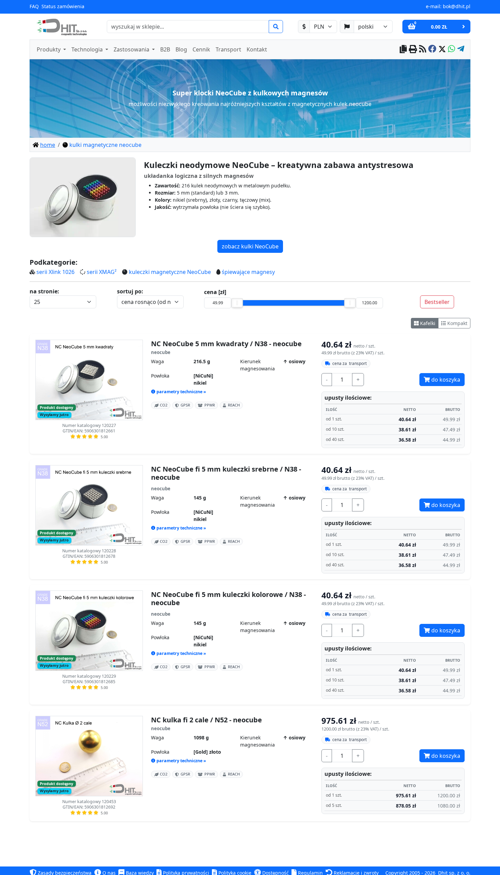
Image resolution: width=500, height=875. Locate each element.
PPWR (209, 405)
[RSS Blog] (423, 49)
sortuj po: (130, 291)
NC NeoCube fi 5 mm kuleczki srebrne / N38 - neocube (226, 473)
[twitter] (442, 49)
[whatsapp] (451, 49)
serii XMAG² (102, 272)
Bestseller (437, 302)
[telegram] (461, 49)
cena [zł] (215, 292)
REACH (234, 405)
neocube (160, 352)
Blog (181, 49)
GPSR (185, 405)
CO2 (163, 405)
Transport (228, 49)
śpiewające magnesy (248, 272)
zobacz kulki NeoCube (250, 246)
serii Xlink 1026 (55, 272)
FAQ (34, 6)
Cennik (201, 49)
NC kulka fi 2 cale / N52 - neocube (206, 720)
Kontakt (257, 49)
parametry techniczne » (181, 392)
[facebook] (432, 49)
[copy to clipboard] (403, 49)
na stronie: (44, 291)
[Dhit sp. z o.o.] (61, 26)
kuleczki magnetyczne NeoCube (170, 272)
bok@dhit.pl (456, 6)
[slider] (237, 303)
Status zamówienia (62, 6)
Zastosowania (132, 49)
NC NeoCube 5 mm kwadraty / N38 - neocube (226, 344)
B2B (165, 49)
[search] (276, 26)
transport (349, 363)
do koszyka (445, 379)
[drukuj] (413, 49)
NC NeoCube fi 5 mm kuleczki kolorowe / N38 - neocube (228, 598)
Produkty (49, 49)
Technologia (87, 49)
